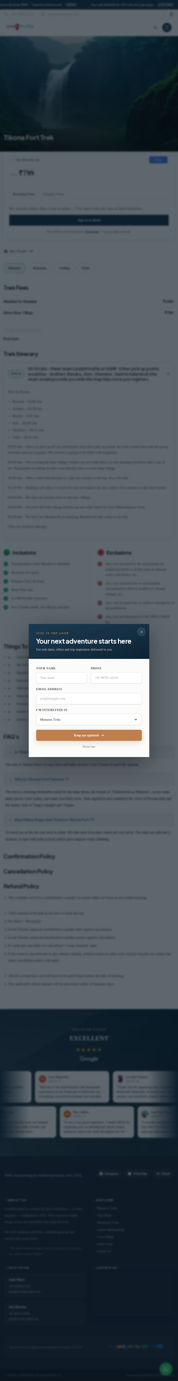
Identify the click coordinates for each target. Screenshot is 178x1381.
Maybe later (89, 746)
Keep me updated (86, 735)
